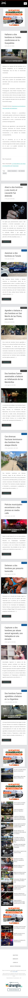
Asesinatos (23, 31)
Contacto (15, 962)
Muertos (4, 173)
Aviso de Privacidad (15, 966)
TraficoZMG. (15, 971)
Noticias (24, 250)
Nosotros (15, 955)
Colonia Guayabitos (12, 170)
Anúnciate (15, 958)
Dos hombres (21, 170)
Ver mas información (14, 989)
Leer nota (6, 241)
